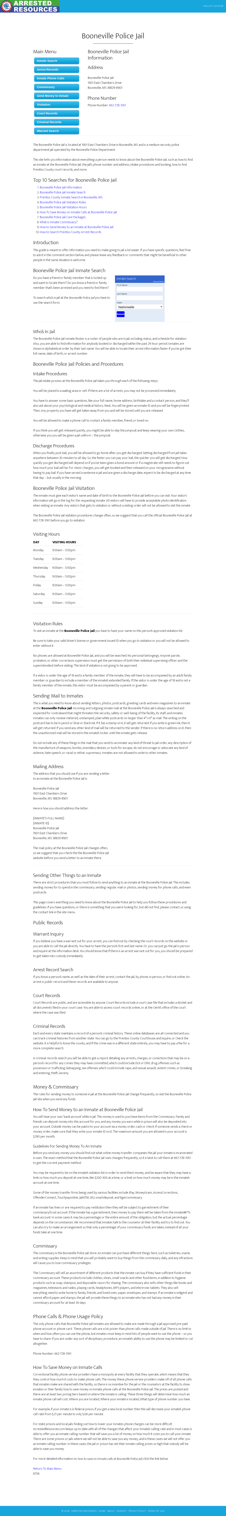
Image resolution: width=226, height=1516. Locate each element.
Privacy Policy (137, 1511)
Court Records (47, 113)
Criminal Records (49, 122)
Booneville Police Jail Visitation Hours (63, 207)
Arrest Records (47, 69)
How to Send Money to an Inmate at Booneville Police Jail (76, 227)
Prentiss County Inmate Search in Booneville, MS (71, 197)
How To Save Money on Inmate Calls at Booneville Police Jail (78, 212)
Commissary (46, 87)
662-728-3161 (117, 105)
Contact (122, 1511)
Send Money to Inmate (52, 96)
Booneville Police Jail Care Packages (63, 217)
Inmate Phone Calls (50, 78)
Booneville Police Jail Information (61, 187)
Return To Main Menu (47, 1469)
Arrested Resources (30, 6)
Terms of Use (156, 1511)
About (111, 1511)
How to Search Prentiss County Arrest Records (70, 232)
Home (102, 1511)
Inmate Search (47, 60)
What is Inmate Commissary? (59, 222)
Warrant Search (48, 131)
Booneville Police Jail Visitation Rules (63, 202)
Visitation (43, 104)
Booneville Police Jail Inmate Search (63, 192)
